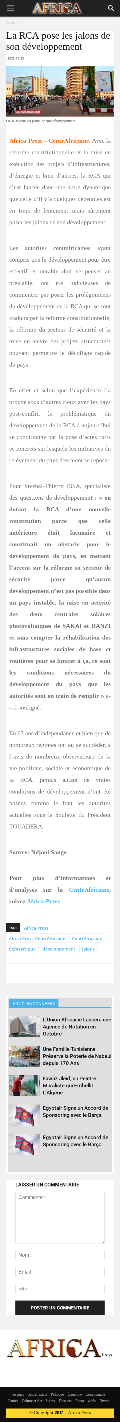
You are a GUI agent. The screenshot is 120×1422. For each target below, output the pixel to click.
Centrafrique (22, 949)
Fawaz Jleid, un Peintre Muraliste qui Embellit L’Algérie (69, 1085)
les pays (18, 1394)
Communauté (95, 1394)
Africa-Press (43, 901)
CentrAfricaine (89, 889)
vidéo (92, 1401)
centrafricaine (37, 1394)
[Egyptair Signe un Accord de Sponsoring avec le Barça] (24, 1115)
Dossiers (65, 1401)
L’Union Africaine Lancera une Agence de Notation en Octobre (77, 1027)
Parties (13, 1401)
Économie (74, 1394)
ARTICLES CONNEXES (34, 1003)
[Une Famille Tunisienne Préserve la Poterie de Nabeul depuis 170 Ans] (24, 1056)
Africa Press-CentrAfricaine (37, 938)
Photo (79, 1401)
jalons (88, 949)
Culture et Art (32, 1401)
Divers (104, 1401)
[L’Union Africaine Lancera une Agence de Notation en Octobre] (24, 1026)
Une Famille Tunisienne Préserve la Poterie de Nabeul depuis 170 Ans (77, 1056)
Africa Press (36, 928)
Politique (57, 1394)
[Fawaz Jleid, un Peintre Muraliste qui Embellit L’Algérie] (24, 1085)
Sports (50, 1401)
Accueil (11, 23)
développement (58, 949)
